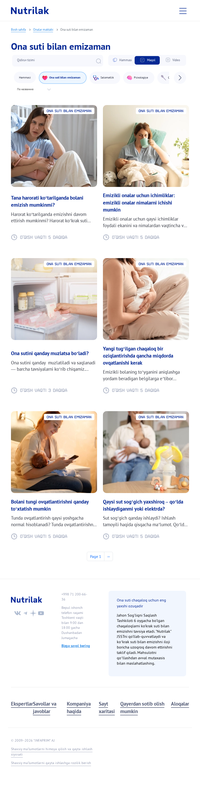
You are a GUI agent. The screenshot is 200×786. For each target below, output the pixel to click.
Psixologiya (141, 77)
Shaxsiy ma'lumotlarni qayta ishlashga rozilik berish (51, 763)
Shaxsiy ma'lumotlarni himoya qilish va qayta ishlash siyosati (51, 751)
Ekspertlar (22, 703)
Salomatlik (107, 77)
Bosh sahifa (18, 29)
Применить (98, 61)
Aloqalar (180, 703)
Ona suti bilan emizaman (64, 77)
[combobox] (33, 89)
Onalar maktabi (43, 29)
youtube (41, 613)
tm (25, 613)
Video (176, 60)
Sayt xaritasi (107, 707)
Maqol (151, 60)
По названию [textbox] (25, 89)
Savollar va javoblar (44, 707)
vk (17, 613)
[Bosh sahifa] (30, 10)
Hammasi (125, 60)
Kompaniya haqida (79, 707)
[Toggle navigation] (184, 10)
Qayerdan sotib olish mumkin (142, 707)
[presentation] (180, 78)
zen (33, 613)
